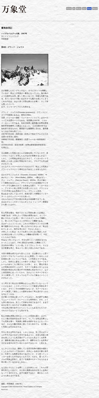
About (95, 8)
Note (89, 8)
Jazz (84, 8)
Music (78, 8)
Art (74, 8)
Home (69, 8)
